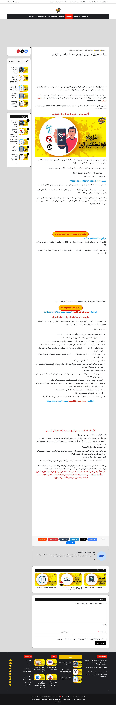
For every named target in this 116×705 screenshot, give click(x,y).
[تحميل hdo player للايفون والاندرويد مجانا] (46, 579)
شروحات (76, 16)
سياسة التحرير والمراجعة (61, 1)
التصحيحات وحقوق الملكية (87, 1)
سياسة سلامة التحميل (74, 1)
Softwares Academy (47, 696)
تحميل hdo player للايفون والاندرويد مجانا (46, 587)
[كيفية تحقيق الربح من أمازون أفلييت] (51, 662)
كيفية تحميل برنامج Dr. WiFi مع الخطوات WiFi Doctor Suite (13, 79)
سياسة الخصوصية (104, 1)
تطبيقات (68, 16)
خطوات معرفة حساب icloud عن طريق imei (13, 87)
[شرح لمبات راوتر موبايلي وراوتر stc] (23, 96)
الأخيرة (27, 61)
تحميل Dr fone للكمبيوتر (77, 401)
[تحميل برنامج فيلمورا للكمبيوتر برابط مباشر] (95, 579)
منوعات (31, 16)
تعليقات (11, 61)
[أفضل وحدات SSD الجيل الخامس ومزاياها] (23, 70)
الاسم (104, 624)
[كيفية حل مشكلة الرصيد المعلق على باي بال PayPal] (51, 677)
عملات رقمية (28, 684)
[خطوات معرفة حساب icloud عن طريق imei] (23, 88)
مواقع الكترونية (27, 676)
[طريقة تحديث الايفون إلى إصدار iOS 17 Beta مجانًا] (23, 103)
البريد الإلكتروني (102, 631)
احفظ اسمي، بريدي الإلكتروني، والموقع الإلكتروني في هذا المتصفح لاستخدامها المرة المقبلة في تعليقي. (81, 639)
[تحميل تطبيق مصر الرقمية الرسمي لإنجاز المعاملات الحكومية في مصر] (70, 579)
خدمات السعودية (41, 16)
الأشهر (19, 61)
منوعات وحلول (27, 668)
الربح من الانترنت (27, 679)
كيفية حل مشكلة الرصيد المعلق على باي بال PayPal (52, 683)
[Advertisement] (58, 32)
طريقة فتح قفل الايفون (81, 312)
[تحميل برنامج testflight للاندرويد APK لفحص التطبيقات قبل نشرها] (39, 677)
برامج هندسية (51, 16)
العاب (60, 16)
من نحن (52, 1)
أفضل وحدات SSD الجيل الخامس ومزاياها (95, 660)
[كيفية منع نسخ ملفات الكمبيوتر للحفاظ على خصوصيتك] (39, 662)
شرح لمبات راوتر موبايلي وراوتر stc (14, 95)
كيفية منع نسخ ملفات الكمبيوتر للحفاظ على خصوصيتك (39, 668)
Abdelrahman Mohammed (85, 552)
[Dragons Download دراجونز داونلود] (58, 10)
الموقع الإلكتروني (65, 631)
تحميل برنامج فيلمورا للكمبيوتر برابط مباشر (95, 587)
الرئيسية (84, 16)
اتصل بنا (96, 1)
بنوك (30, 674)
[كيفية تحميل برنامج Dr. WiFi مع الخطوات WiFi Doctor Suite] (23, 78)
